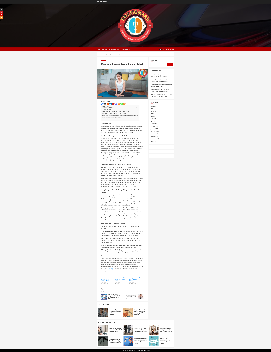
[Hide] (0, 20)
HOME (98, 49)
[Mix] (119, 104)
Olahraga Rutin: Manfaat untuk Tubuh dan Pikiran (135, 279)
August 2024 (154, 111)
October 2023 (154, 136)
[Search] (164, 49)
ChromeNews (140, 350)
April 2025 (153, 108)
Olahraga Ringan (108, 289)
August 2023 (154, 141)
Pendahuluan (107, 109)
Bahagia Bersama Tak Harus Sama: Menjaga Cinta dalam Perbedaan (160, 90)
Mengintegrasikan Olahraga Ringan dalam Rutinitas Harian (120, 115)
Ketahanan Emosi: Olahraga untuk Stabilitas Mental (105, 279)
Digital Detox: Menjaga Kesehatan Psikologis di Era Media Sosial (115, 329)
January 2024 (154, 128)
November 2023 (155, 134)
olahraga (110, 269)
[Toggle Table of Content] (136, 107)
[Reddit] (108, 104)
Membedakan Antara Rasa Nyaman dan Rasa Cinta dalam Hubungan (166, 329)
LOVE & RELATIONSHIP (114, 49)
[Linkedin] (110, 104)
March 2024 (154, 123)
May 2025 (153, 106)
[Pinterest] (113, 104)
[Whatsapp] (121, 104)
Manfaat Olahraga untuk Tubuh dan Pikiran (116, 111)
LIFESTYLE (104, 49)
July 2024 (153, 113)
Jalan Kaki (115, 157)
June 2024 (153, 116)
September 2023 (155, 139)
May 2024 (153, 118)
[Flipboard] (1, 14)
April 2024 (153, 121)
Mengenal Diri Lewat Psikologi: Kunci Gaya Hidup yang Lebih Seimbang (139, 312)
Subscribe (171, 49)
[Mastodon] (116, 104)
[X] (105, 104)
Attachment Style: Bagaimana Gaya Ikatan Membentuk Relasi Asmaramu (115, 312)
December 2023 (155, 131)
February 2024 (154, 126)
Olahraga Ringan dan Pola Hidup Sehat (114, 113)
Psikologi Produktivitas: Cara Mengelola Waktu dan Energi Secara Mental (140, 341)
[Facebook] (102, 104)
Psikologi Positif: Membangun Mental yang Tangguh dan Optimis (165, 341)
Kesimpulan (106, 119)
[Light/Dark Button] (160, 49)
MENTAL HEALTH (127, 49)
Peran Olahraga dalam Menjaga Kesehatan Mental (120, 279)
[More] (124, 104)
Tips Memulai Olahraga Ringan (112, 117)
